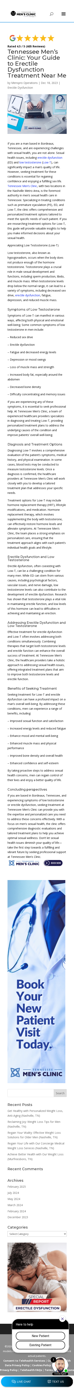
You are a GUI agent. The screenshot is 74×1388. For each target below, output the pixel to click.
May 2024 (13, 1199)
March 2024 (15, 1205)
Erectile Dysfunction (20, 87)
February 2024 (16, 1211)
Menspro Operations (24, 83)
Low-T (47, 162)
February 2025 (16, 1186)
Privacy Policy (9, 1370)
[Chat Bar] (37, 1382)
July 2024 (13, 1193)
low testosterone (30, 162)
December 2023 (17, 1217)
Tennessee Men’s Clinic (22, 186)
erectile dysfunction (49, 157)
